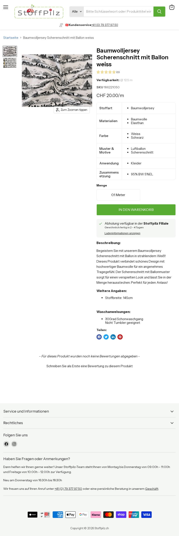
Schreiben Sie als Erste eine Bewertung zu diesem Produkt (89, 366)
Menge (101, 185)
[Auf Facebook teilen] (99, 337)
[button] (136, 72)
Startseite (10, 37)
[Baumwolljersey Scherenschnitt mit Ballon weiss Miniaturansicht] (10, 51)
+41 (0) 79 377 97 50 (104, 25)
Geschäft (151, 489)
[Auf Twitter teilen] (106, 337)
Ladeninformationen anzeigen (122, 233)
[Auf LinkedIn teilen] (113, 337)
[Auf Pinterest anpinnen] (120, 337)
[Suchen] (159, 12)
